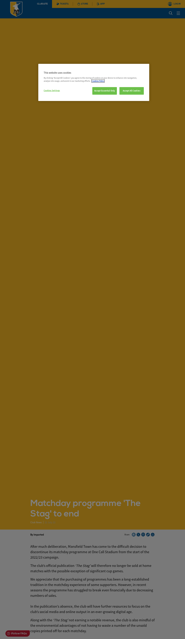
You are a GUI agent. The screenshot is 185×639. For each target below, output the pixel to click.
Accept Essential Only (104, 90)
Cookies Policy (98, 81)
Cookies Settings (52, 90)
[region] (93, 82)
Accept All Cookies (131, 90)
